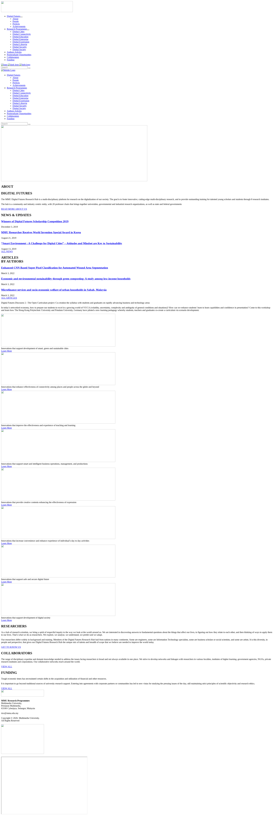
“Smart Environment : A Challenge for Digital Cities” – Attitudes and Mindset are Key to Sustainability (61, 243)
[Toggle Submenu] (28, 29)
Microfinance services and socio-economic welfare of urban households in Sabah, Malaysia (54, 289)
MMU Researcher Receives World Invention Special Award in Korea (41, 232)
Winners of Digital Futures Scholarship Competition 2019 (34, 221)
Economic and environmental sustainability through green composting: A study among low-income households (65, 278)
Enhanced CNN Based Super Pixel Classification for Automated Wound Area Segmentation (54, 267)
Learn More (6, 351)
